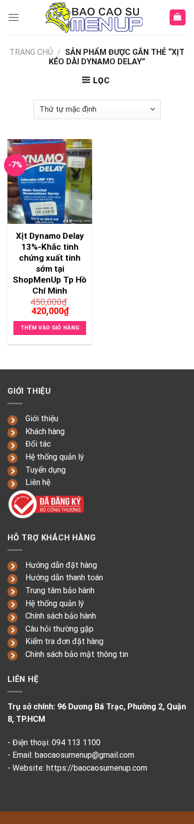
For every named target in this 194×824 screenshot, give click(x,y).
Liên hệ (37, 482)
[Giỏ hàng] (178, 17)
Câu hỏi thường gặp (59, 629)
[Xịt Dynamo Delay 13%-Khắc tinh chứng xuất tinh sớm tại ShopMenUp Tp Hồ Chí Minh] (49, 181)
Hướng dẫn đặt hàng (61, 565)
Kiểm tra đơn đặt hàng (64, 641)
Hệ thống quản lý (54, 457)
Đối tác (38, 444)
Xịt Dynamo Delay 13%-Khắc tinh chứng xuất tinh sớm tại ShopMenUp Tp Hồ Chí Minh (50, 263)
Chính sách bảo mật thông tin (76, 654)
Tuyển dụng (45, 470)
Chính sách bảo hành (60, 616)
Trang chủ (31, 52)
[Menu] (13, 17)
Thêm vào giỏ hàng (50, 328)
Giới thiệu (41, 418)
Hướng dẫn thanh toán (64, 577)
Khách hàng (45, 431)
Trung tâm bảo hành (60, 590)
